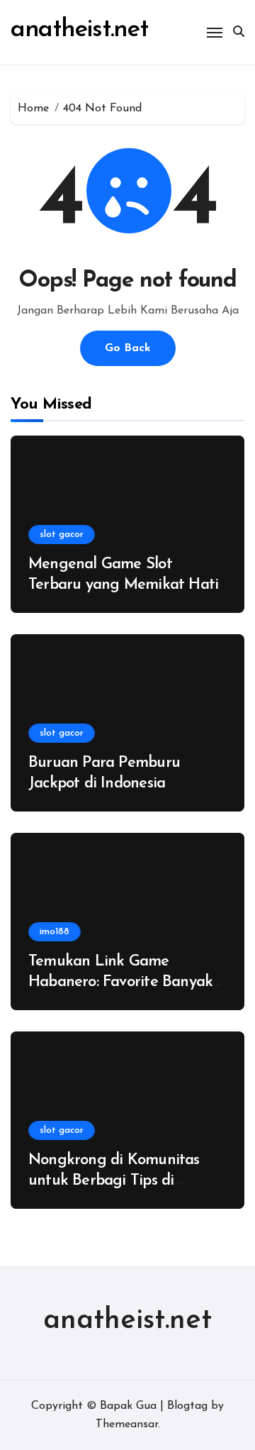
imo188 (54, 931)
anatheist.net (79, 30)
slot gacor (62, 534)
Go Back (128, 348)
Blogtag (187, 1406)
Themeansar (127, 1424)
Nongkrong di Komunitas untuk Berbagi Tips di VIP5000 (114, 1180)
